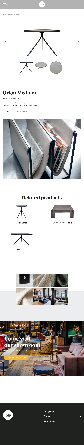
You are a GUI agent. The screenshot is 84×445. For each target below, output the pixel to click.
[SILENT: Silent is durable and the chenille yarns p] (42, 278)
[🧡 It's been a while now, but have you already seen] (24, 278)
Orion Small (21, 223)
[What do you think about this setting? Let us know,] (59, 296)
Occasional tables (14, 14)
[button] (5, 42)
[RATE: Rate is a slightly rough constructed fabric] (59, 278)
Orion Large (21, 250)
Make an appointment (16, 357)
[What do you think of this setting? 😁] (42, 296)
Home (4, 14)
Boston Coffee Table (62, 223)
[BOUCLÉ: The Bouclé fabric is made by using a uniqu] (24, 296)
